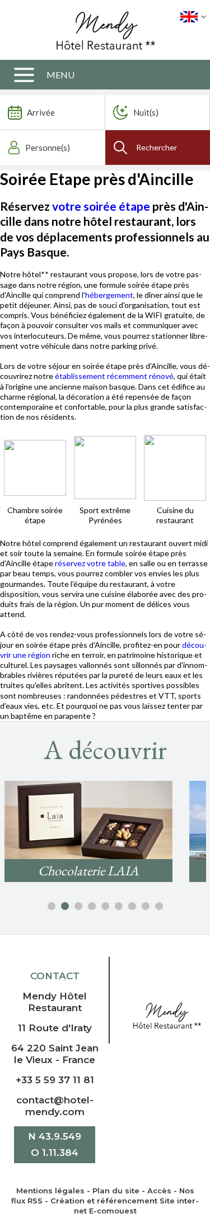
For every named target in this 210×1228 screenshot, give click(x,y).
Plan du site (115, 1190)
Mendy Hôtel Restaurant (54, 1001)
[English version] (193, 16)
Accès (159, 1190)
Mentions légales (50, 1190)
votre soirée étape (101, 206)
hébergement (109, 295)
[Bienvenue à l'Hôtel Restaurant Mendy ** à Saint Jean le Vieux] (167, 1014)
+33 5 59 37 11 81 (55, 1079)
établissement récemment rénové (114, 376)
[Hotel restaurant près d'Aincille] (35, 466)
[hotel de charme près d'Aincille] (105, 466)
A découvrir (105, 749)
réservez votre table (90, 563)
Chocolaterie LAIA (88, 870)
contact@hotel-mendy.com (55, 1105)
